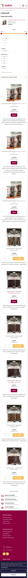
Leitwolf (5, 50)
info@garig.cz (9, 547)
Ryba (5, 61)
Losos (5, 58)
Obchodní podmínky (7, 531)
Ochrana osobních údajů (8, 537)
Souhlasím (13, 575)
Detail (14, 115)
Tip (4, 45)
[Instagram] (7, 553)
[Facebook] (4, 553)
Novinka (5, 42)
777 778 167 (9, 550)
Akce (4, 40)
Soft (5, 68)
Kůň (4, 63)
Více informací (4, 567)
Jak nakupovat (6, 533)
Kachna (5, 56)
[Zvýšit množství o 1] (12, 258)
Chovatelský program (8, 519)
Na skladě (6, 38)
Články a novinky (6, 523)
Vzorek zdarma (6, 521)
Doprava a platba (6, 535)
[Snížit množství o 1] (5, 258)
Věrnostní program (7, 517)
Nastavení (13, 570)
